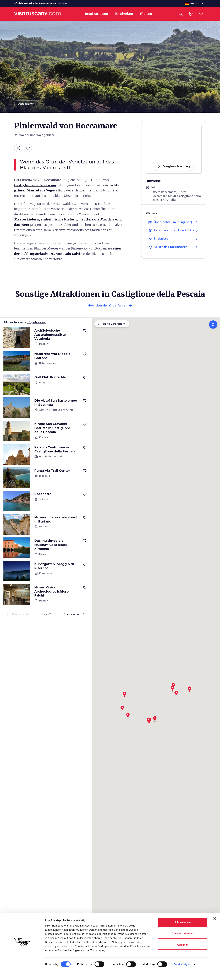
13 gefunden (36, 322)
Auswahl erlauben (182, 933)
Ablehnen (182, 944)
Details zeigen (181, 964)
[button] (122, 707)
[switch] (99, 964)
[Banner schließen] (214, 918)
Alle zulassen (183, 922)
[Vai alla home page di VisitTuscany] (37, 14)
